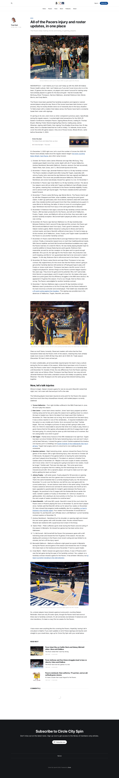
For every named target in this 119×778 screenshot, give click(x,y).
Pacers (50, 8)
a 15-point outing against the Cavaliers (46, 291)
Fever (55, 8)
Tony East (14, 25)
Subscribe (104, 3)
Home (44, 8)
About (74, 8)
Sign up (59, 755)
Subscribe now (60, 742)
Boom (61, 8)
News (31, 18)
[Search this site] (11, 3)
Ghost (69, 767)
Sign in (96, 3)
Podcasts (68, 8)
